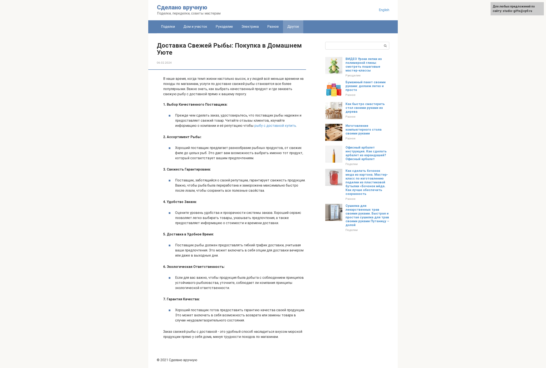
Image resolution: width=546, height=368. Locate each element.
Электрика (250, 27)
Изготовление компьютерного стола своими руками (364, 129)
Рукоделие (224, 27)
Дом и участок (195, 27)
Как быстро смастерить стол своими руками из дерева (365, 108)
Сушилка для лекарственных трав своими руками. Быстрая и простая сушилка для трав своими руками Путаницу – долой (367, 215)
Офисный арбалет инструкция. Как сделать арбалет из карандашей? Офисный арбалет (366, 153)
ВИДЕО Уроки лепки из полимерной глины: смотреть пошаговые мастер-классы (364, 64)
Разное (273, 27)
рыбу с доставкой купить (275, 126)
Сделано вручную (182, 7)
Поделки (168, 27)
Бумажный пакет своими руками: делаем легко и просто (366, 86)
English (384, 10)
